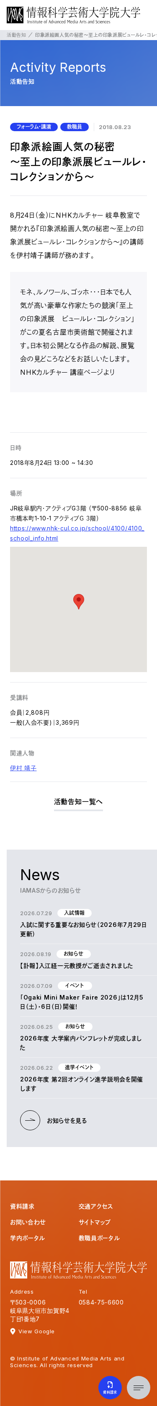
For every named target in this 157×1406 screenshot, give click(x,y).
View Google (36, 1331)
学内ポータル (27, 1237)
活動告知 (16, 35)
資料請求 (22, 1206)
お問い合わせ (28, 1222)
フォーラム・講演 (34, 127)
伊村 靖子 (23, 768)
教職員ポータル (99, 1237)
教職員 (74, 127)
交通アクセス (96, 1206)
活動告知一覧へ (78, 801)
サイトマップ (95, 1222)
